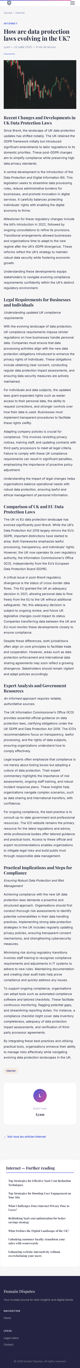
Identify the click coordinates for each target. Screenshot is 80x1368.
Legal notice (11, 1338)
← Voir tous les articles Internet (25, 1136)
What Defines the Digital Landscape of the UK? (38, 1231)
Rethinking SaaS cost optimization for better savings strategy (37, 1220)
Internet (20, 12)
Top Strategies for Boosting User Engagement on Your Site (39, 1195)
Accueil (8, 12)
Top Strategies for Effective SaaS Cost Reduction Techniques (39, 1183)
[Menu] (72, 3)
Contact (8, 1344)
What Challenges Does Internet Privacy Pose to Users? (38, 1208)
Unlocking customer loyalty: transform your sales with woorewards (36, 1241)
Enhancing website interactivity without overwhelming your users (34, 1254)
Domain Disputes (19, 1291)
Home (7, 1317)
